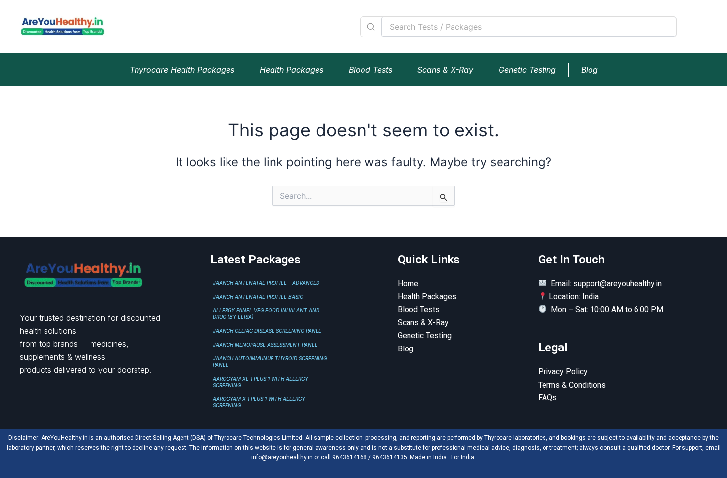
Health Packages (291, 70)
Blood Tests (370, 70)
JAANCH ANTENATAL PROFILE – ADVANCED (266, 283)
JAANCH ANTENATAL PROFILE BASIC (258, 297)
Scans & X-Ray (445, 70)
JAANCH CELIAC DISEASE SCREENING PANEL (267, 331)
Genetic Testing (527, 70)
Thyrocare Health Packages (182, 70)
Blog (589, 70)
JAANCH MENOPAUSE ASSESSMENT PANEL (265, 345)
